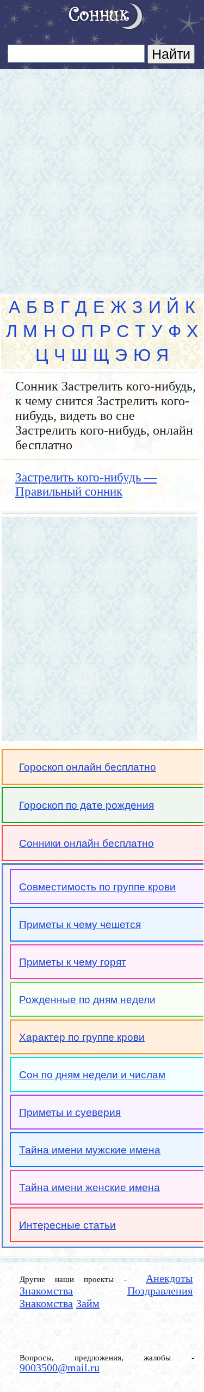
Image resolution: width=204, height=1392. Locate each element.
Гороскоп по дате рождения (86, 805)
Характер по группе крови (82, 1037)
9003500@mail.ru (60, 1367)
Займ (88, 1303)
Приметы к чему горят (72, 962)
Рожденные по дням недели (87, 999)
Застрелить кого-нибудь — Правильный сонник (86, 484)
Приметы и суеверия (70, 1112)
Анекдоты (169, 1278)
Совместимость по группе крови (97, 887)
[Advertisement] (102, 177)
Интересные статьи (67, 1225)
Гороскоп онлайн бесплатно (87, 767)
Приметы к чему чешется (80, 924)
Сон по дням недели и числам (92, 1074)
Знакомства (46, 1291)
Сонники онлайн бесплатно (86, 843)
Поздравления (160, 1291)
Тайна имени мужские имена (89, 1150)
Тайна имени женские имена (89, 1187)
